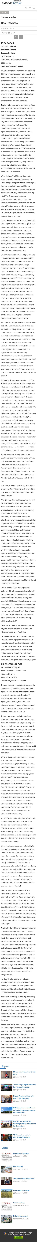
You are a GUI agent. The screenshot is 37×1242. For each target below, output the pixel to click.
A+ (21, 37)
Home (4, 12)
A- (15, 37)
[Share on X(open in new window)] (4, 33)
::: (2, 1)
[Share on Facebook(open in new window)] (2, 33)
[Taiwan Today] (12, 3)
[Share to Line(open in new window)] (6, 33)
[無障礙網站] (18, 1237)
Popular (5, 1066)
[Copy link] (14, 33)
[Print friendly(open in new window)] (11, 33)
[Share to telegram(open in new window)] (9, 33)
